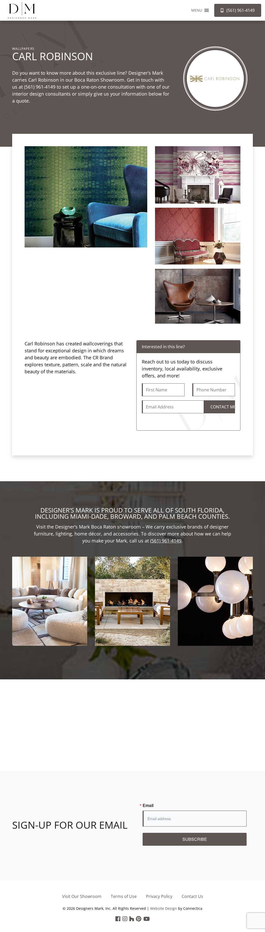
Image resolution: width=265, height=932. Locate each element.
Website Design (163, 908)
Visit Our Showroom (81, 896)
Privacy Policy (159, 896)
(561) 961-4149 (39, 87)
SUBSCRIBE (194, 839)
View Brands (49, 608)
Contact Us (192, 896)
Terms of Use (124, 896)
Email (148, 805)
